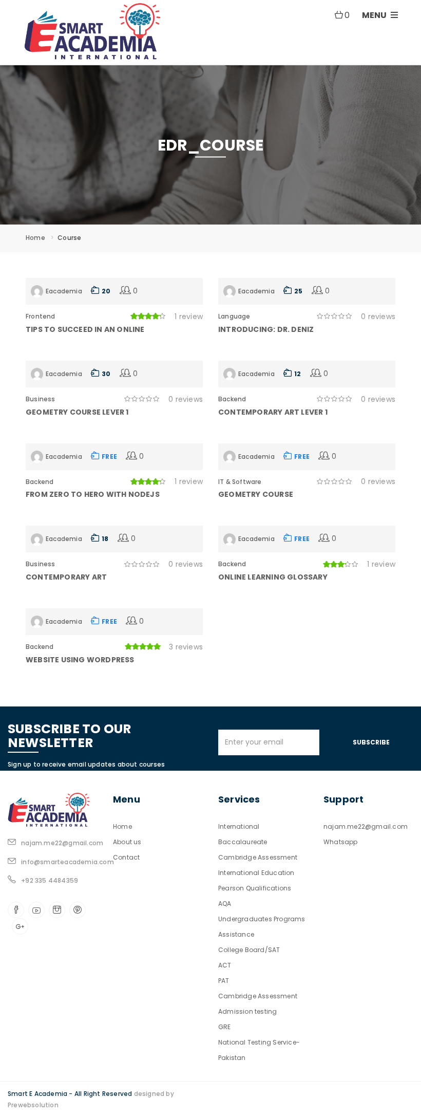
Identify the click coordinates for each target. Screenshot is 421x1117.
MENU (375, 15)
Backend (232, 399)
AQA (225, 903)
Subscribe (371, 742)
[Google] (20, 926)
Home (35, 237)
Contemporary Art (66, 577)
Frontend (40, 316)
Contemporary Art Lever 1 (273, 412)
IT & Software (240, 481)
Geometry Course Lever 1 (77, 412)
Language (234, 316)
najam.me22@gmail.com (365, 826)
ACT (225, 965)
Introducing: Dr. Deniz (266, 329)
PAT (223, 980)
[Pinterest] (77, 910)
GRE (224, 1026)
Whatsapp (340, 841)
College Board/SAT (249, 949)
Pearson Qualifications (254, 888)
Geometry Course (255, 494)
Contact (126, 857)
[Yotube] (36, 910)
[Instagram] (57, 910)
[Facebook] (16, 910)
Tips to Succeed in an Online (85, 329)
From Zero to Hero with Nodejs (93, 494)
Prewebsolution (33, 1105)
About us (127, 841)
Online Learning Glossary (273, 577)
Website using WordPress (80, 660)
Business (40, 399)
